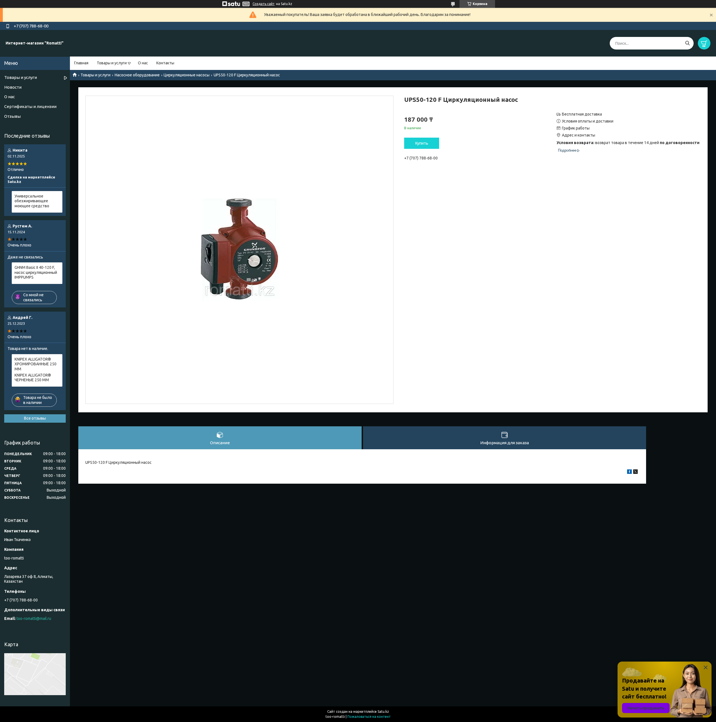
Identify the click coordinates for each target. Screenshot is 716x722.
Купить (421, 143)
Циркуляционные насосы (186, 75)
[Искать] (687, 43)
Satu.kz (383, 711)
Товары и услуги (112, 63)
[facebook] (629, 472)
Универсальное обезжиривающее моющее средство (32, 201)
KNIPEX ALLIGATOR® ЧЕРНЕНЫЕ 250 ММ (33, 377)
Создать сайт (264, 4)
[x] (635, 472)
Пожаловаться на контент (369, 716)
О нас (143, 63)
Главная (81, 63)
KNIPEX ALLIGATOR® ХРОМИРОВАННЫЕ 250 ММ (35, 364)
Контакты (165, 63)
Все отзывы (35, 418)
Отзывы (12, 116)
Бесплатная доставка (582, 114)
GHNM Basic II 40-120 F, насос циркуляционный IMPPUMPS (36, 272)
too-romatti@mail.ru (34, 618)
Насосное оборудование (137, 75)
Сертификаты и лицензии (30, 106)
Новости (13, 87)
